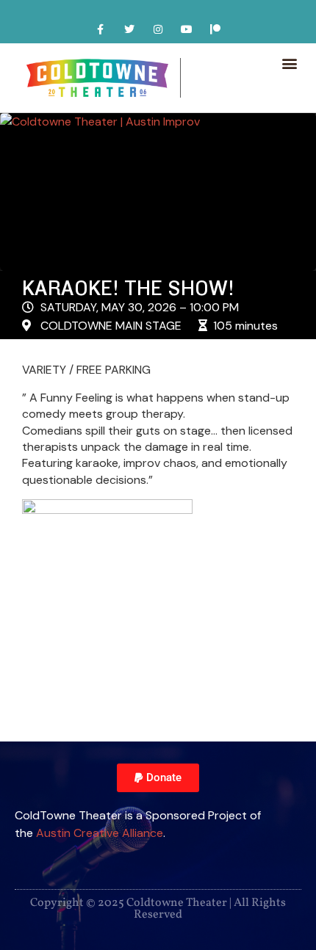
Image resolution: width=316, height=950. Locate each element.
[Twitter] (129, 29)
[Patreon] (215, 29)
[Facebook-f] (100, 29)
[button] (289, 63)
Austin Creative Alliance (99, 833)
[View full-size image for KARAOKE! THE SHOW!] (158, 192)
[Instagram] (157, 29)
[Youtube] (187, 29)
